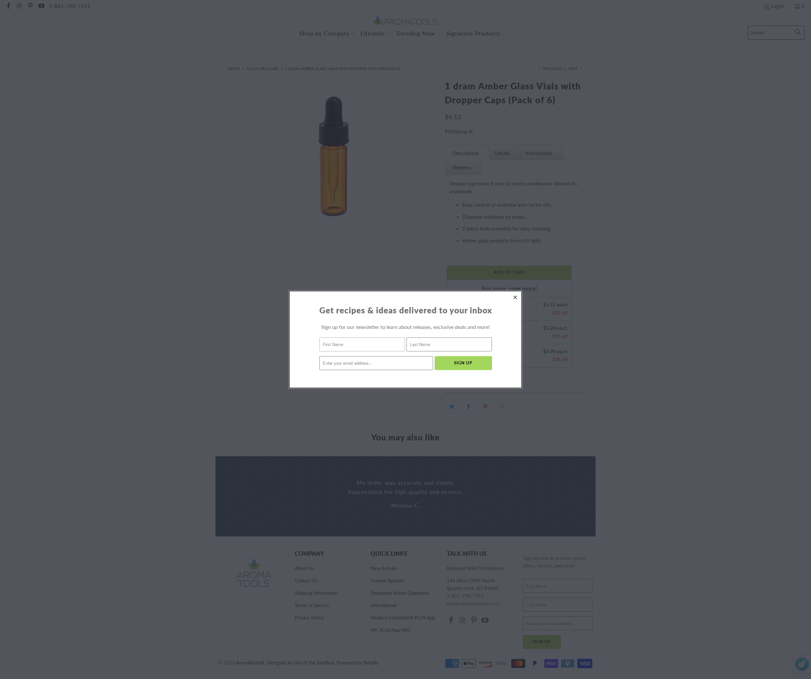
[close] (515, 297)
